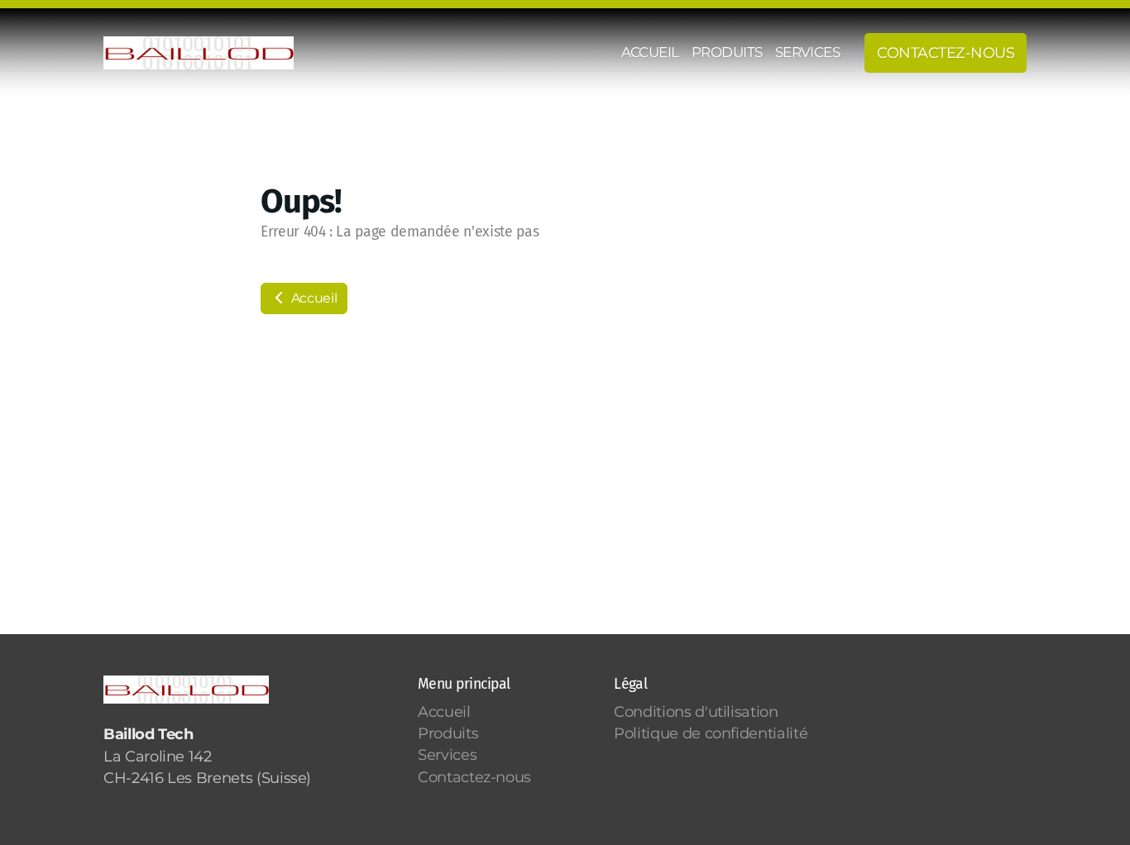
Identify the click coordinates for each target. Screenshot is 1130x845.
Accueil (312, 298)
